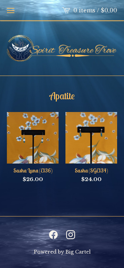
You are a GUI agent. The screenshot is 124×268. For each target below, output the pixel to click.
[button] (10, 10)
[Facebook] (53, 234)
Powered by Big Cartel (62, 252)
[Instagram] (70, 234)
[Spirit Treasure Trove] (62, 48)
